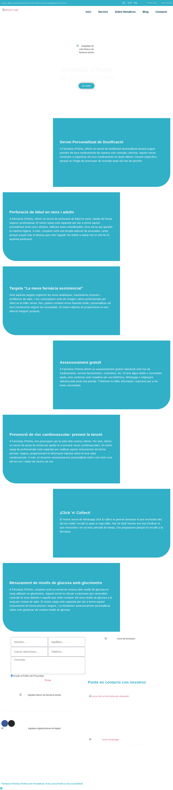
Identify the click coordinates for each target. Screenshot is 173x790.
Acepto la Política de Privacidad (28, 676)
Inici (88, 11)
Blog (146, 11)
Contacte (161, 11)
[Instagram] (11, 723)
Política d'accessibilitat (70, 783)
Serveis (103, 11)
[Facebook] (4, 723)
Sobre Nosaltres (125, 11)
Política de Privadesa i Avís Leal (38, 783)
